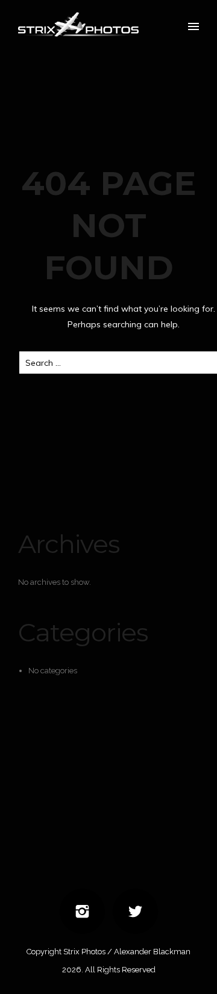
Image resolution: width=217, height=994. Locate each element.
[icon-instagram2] (85, 911)
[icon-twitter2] (135, 911)
